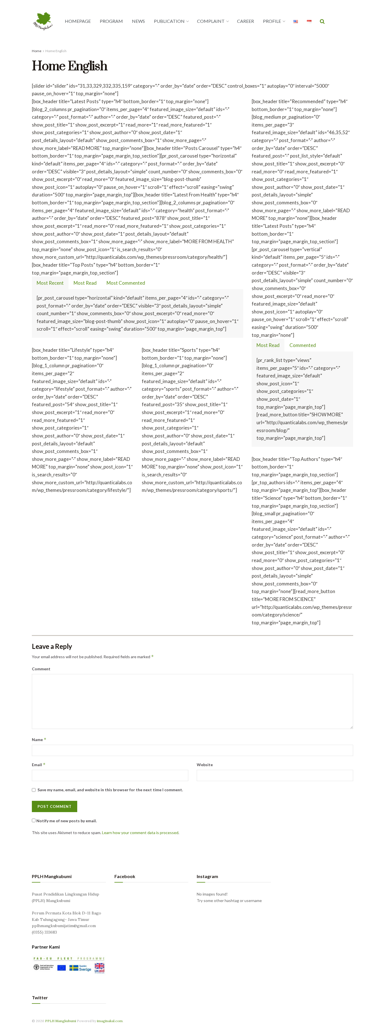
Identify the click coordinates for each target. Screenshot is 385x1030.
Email (39, 764)
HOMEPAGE (78, 21)
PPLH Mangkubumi (60, 1021)
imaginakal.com (110, 1021)
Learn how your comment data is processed (140, 832)
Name (39, 739)
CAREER (245, 21)
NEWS (138, 21)
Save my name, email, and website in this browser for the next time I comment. (110, 789)
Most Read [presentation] (85, 283)
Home (36, 51)
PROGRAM (111, 21)
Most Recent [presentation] (50, 283)
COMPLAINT (211, 21)
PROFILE (272, 21)
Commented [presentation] (302, 345)
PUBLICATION (169, 21)
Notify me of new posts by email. (66, 820)
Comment (41, 668)
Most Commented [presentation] (126, 283)
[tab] (50, 283)
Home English (56, 51)
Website (205, 764)
